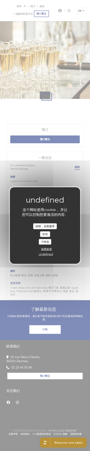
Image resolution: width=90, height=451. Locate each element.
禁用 (45, 234)
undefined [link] (46, 254)
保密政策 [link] (46, 249)
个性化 (45, 241)
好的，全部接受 (45, 226)
